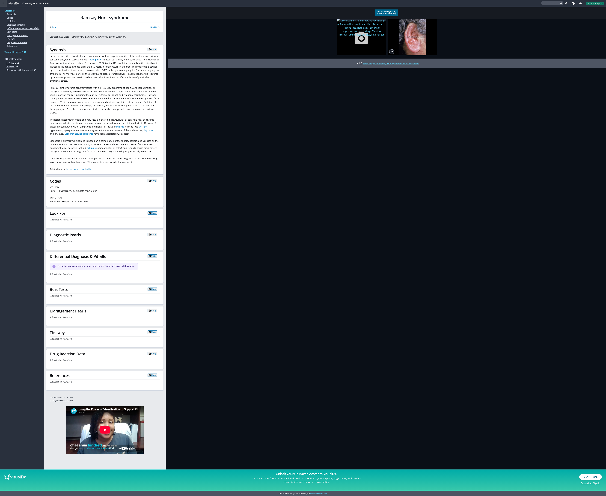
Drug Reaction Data (17, 42)
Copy (153, 49)
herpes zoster (73, 169)
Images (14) (155, 27)
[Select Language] (574, 3)
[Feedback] (581, 3)
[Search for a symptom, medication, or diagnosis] (552, 3)
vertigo (143, 126)
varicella (86, 169)
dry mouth (149, 130)
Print (54, 27)
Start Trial (590, 476)
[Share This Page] (566, 3)
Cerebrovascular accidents (79, 133)
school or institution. (318, 493)
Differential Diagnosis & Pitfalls (23, 28)
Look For (11, 21)
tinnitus (119, 126)
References (12, 46)
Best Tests (12, 31)
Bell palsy (92, 147)
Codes (10, 17)
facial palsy (95, 59)
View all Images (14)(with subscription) (386, 12)
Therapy (11, 38)
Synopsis (11, 14)
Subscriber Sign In (595, 3)
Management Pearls (17, 35)
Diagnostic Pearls (16, 24)
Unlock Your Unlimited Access (306, 474)
